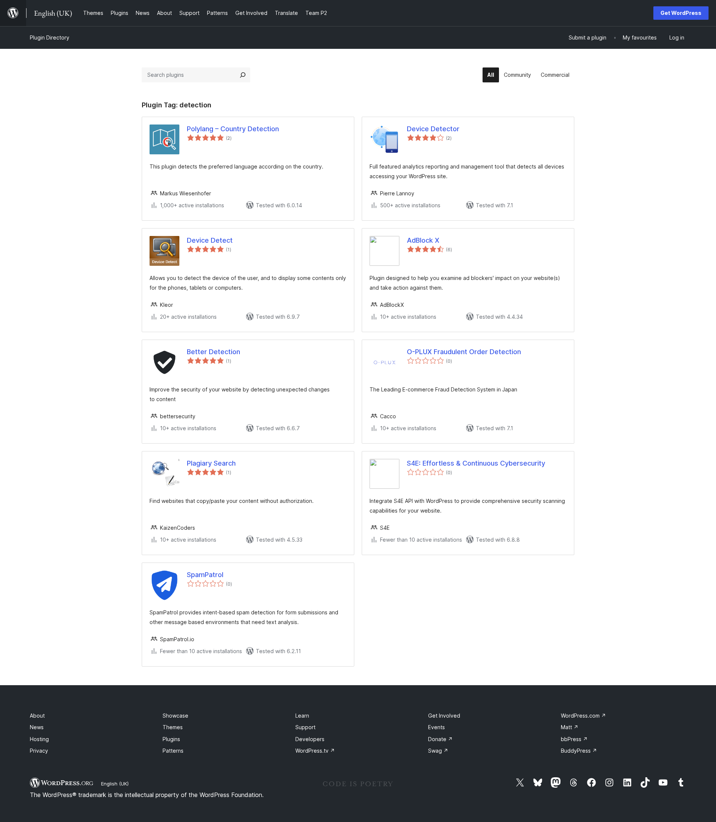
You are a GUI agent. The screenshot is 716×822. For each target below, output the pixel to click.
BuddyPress (579, 750)
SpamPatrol (205, 575)
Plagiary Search (211, 463)
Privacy (39, 750)
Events (436, 727)
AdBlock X (423, 240)
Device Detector (433, 129)
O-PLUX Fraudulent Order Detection (464, 352)
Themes (173, 727)
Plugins (171, 739)
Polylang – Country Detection (233, 129)
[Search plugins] (242, 74)
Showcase (175, 715)
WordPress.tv (315, 750)
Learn (302, 715)
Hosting (39, 739)
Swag (438, 750)
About (37, 715)
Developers (309, 739)
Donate (440, 739)
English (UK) (115, 784)
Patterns (173, 750)
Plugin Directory (49, 37)
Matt (569, 727)
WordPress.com (583, 715)
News (37, 727)
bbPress (574, 739)
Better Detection (213, 352)
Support (305, 727)
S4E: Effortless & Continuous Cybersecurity (476, 463)
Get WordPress (680, 13)
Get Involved (444, 715)
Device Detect (210, 240)
